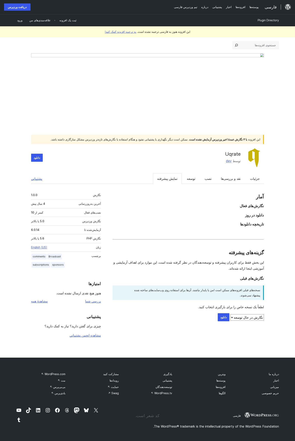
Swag (113, 393)
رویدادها (114, 380)
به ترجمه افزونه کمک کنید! (120, 31)
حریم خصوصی (270, 393)
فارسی (237, 415)
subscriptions (41, 264)
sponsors (58, 264)
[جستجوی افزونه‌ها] (236, 45)
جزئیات (255, 179)
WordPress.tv (161, 393)
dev (229, 161)
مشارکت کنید (111, 374)
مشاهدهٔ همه (39, 301)
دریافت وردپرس (17, 7)
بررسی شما (93, 301)
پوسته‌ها (221, 380)
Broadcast (55, 256)
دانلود (37, 157)
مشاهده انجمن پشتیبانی (85, 335)
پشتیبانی (36, 179)
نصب (208, 179)
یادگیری (167, 374)
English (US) (39, 247)
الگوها (222, 393)
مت (61, 380)
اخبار (276, 380)
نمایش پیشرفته (167, 179)
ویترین (222, 374)
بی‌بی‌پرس (57, 387)
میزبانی (274, 387)
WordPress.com (53, 374)
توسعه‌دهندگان (164, 387)
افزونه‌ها (221, 387)
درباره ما (274, 374)
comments (39, 256)
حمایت (113, 387)
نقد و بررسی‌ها (231, 179)
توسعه (191, 179)
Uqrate (233, 154)
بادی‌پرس (58, 393)
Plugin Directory (268, 20)
